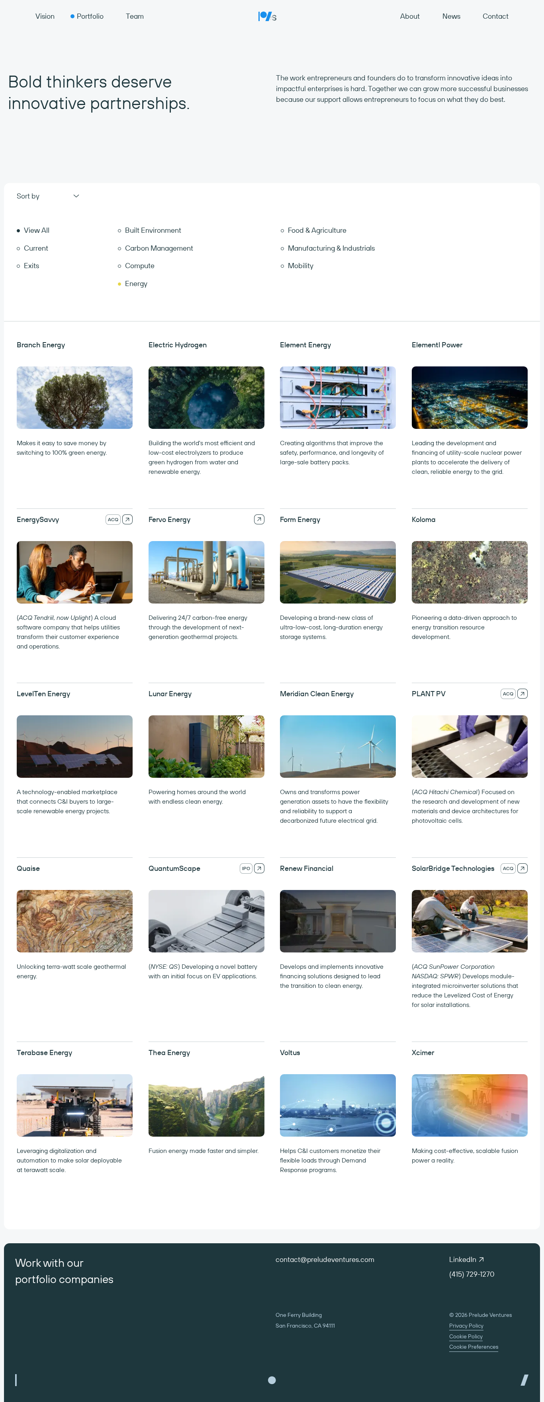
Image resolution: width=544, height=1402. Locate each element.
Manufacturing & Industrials (331, 248)
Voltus (290, 1052)
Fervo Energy (169, 519)
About (410, 16)
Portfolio (90, 16)
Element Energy (305, 344)
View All (36, 230)
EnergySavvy (38, 519)
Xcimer (423, 1052)
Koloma (424, 519)
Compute (140, 265)
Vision (45, 16)
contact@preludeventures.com (325, 1259)
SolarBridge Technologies (453, 868)
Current (36, 248)
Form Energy (300, 519)
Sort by (28, 196)
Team (135, 16)
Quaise (28, 868)
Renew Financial (306, 868)
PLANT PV (429, 693)
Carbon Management (159, 248)
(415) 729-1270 (472, 1274)
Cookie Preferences (473, 1346)
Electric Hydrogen (178, 344)
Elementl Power (437, 344)
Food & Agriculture (317, 230)
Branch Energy (41, 344)
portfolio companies (64, 1279)
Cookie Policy (466, 1336)
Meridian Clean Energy (317, 693)
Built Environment (153, 230)
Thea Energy (169, 1052)
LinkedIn (462, 1259)
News (451, 16)
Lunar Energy (170, 693)
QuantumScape (174, 868)
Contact (496, 16)
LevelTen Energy (43, 693)
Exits (31, 265)
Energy (136, 283)
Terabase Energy (44, 1052)
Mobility (300, 265)
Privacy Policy (466, 1325)
